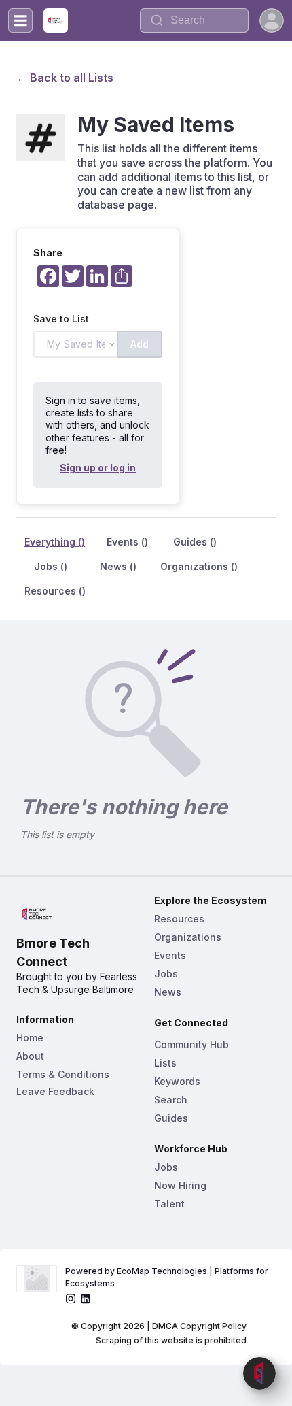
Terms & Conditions (62, 1074)
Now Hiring (180, 1185)
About (30, 1056)
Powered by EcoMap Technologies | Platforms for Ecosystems (167, 1277)
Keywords (177, 1081)
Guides (171, 1118)
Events (170, 955)
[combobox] (194, 20)
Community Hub (191, 1044)
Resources (179, 918)
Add (139, 344)
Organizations (187, 937)
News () (118, 566)
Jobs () (50, 566)
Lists (165, 1063)
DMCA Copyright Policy (199, 1326)
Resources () (55, 591)
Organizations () (199, 566)
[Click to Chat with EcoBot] (259, 1373)
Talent (169, 1203)
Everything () (54, 542)
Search (170, 1099)
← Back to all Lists (64, 77)
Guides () (195, 542)
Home (29, 1037)
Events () (127, 542)
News (167, 992)
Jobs (166, 974)
